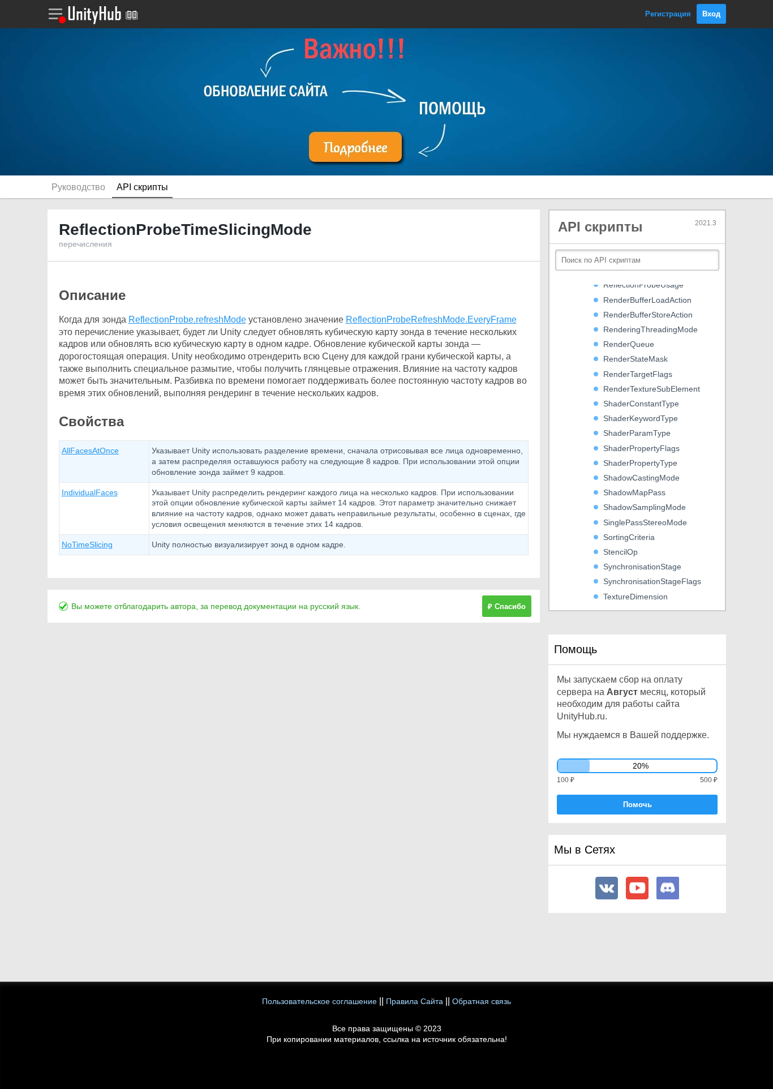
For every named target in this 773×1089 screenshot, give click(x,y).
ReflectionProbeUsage (643, 284)
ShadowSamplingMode (644, 507)
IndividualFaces (90, 492)
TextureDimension (635, 596)
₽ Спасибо (507, 606)
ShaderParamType (637, 433)
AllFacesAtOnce (90, 450)
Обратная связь (481, 1001)
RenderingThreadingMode (650, 329)
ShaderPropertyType (640, 463)
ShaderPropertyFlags (641, 448)
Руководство (78, 187)
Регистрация (668, 14)
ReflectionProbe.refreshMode (187, 319)
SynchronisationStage (642, 566)
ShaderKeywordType (640, 418)
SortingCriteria (629, 537)
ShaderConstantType (641, 403)
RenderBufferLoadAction (647, 300)
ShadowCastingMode (641, 477)
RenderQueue (628, 344)
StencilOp (620, 551)
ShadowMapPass (634, 492)
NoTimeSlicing (87, 544)
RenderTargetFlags (637, 374)
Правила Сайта (414, 1001)
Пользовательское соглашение (319, 1001)
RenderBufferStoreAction (648, 314)
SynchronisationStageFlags (652, 581)
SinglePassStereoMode (645, 522)
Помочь (637, 804)
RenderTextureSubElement (651, 388)
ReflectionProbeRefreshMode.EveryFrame (431, 319)
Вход (711, 14)
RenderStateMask (635, 358)
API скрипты (142, 187)
